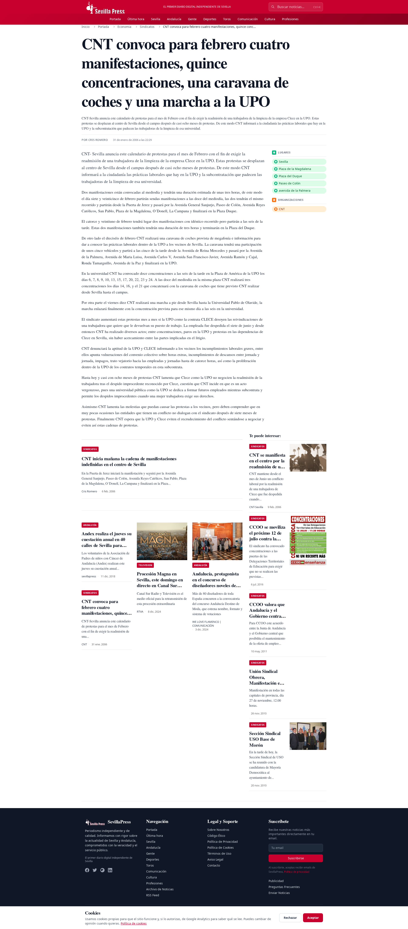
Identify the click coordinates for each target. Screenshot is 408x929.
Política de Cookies (220, 847)
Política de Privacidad (222, 842)
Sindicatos (147, 27)
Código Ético (216, 836)
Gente (192, 19)
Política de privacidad (296, 872)
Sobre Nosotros (218, 830)
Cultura (270, 19)
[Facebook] (87, 870)
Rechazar (290, 918)
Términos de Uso (219, 853)
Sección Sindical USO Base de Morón (264, 739)
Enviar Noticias (279, 893)
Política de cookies (134, 923)
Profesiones (290, 19)
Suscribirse (296, 858)
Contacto (213, 865)
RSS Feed (152, 895)
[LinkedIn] (110, 870)
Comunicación (248, 19)
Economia (124, 27)
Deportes (209, 19)
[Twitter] (95, 870)
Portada (115, 19)
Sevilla (155, 19)
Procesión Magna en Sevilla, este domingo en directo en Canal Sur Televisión (160, 582)
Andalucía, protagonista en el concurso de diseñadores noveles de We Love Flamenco (215, 582)
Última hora (136, 19)
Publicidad (276, 881)
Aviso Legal (215, 859)
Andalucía (174, 19)
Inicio (85, 27)
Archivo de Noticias (160, 889)
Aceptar (313, 918)
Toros (227, 19)
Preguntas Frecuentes (284, 887)
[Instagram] (102, 870)
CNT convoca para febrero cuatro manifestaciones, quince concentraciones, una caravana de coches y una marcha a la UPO (106, 616)
